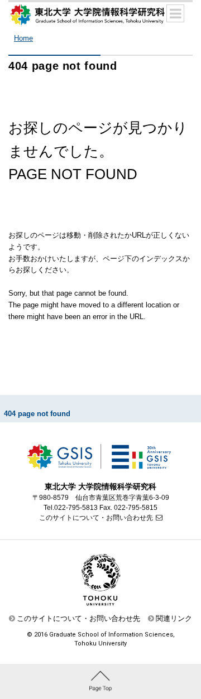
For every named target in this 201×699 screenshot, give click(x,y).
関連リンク (174, 618)
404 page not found (37, 413)
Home (23, 38)
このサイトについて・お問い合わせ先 (96, 518)
